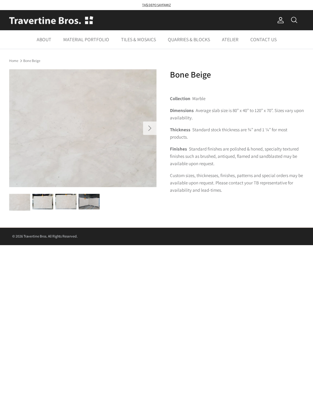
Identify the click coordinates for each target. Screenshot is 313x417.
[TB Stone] (51, 20)
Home (13, 60)
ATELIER (230, 39)
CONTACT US (263, 39)
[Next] (149, 128)
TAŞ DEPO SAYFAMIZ (156, 5)
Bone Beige (31, 60)
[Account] (279, 20)
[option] (82, 128)
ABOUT (44, 39)
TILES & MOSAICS (138, 39)
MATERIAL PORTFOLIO (86, 39)
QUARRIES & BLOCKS (189, 39)
